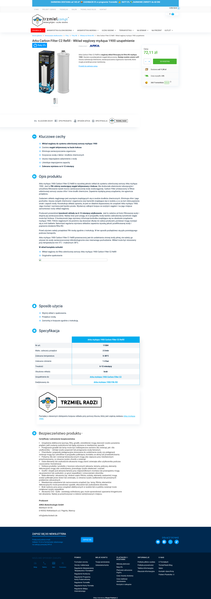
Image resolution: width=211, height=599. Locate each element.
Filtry (67, 35)
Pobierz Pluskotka (166, 574)
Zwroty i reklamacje (81, 565)
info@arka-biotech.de (48, 515)
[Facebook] (164, 542)
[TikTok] (176, 542)
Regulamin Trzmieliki (82, 582)
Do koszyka (165, 61)
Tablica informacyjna (145, 568)
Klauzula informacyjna (146, 571)
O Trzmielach (163, 562)
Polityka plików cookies (146, 562)
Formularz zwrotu (81, 562)
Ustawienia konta (102, 565)
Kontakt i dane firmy (166, 571)
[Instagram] (170, 542)
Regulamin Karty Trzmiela (84, 586)
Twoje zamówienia (102, 562)
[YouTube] (158, 542)
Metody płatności (123, 564)
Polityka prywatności (145, 565)
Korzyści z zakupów (124, 584)
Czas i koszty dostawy (124, 576)
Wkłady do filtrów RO (87, 35)
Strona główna (37, 35)
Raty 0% (119, 567)
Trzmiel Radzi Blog (165, 565)
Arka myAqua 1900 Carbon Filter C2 (105, 377)
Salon (161, 568)
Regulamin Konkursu (82, 574)
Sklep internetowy (104, 598)
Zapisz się (87, 540)
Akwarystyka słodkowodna (54, 35)
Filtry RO (74, 35)
